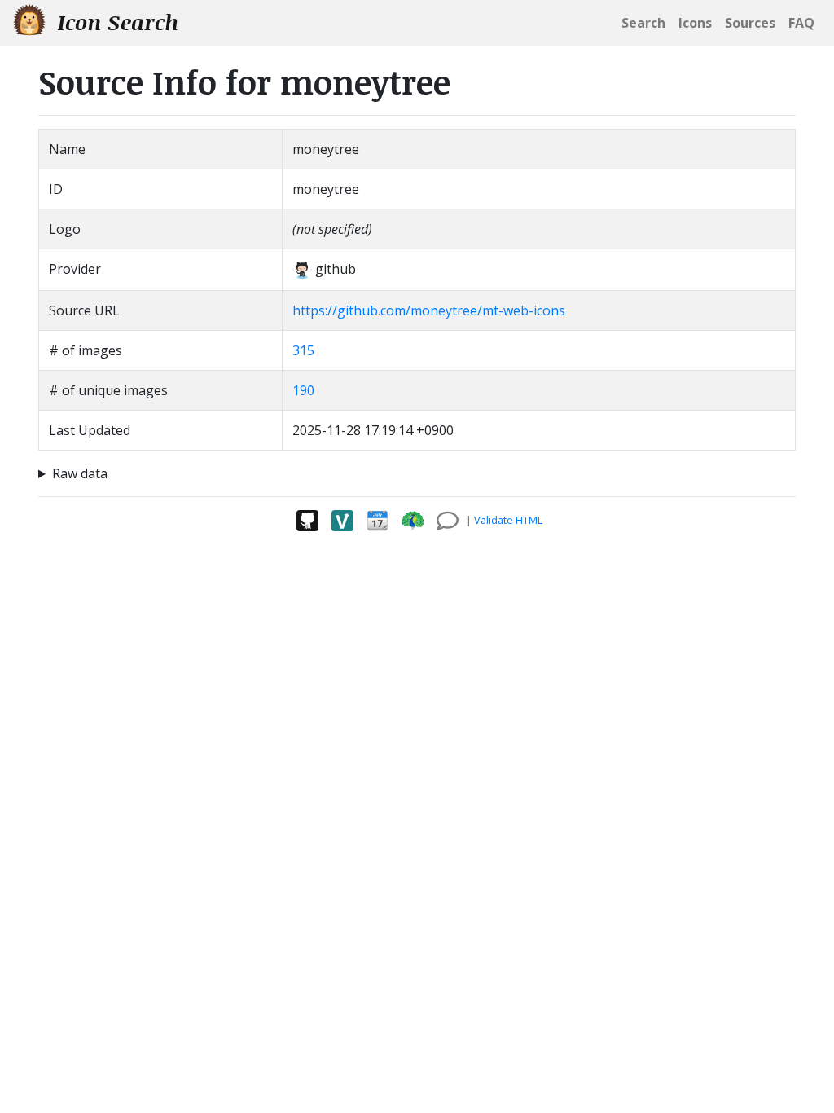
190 (303, 390)
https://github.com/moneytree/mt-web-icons (428, 310)
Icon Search (115, 22)
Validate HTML (508, 519)
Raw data (80, 473)
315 (303, 350)
